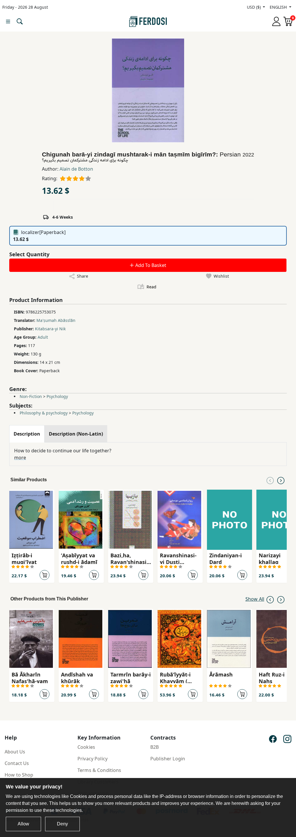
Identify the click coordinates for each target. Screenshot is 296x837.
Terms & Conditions (99, 770)
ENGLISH (279, 7)
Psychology (57, 396)
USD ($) (254, 7)
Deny (62, 823)
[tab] (27, 434)
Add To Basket (150, 265)
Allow (23, 823)
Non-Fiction (31, 396)
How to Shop (19, 775)
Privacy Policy (92, 758)
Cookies (86, 747)
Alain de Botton (76, 169)
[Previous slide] (270, 480)
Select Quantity (29, 254)
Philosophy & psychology (44, 413)
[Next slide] (281, 480)
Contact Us (17, 763)
